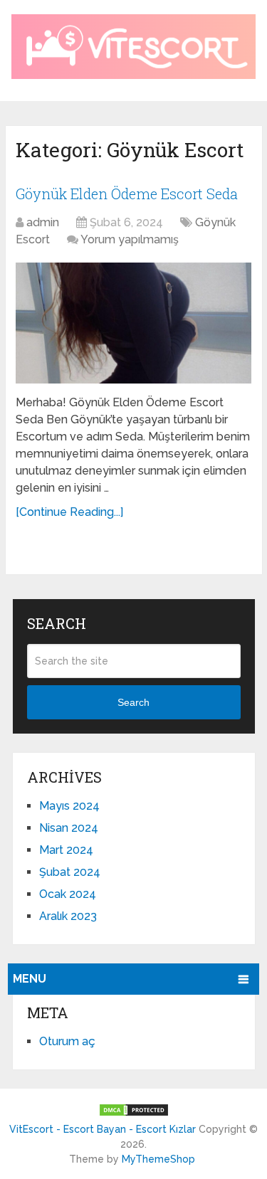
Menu (29, 978)
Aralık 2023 (68, 916)
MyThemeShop (158, 1159)
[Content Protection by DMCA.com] (133, 1113)
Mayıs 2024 (69, 806)
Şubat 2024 (69, 872)
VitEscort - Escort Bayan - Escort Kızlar (102, 1129)
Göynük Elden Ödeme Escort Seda (127, 193)
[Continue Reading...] (69, 512)
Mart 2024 (66, 850)
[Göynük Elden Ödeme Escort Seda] (133, 323)
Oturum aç (67, 1041)
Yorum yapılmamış (129, 239)
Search (133, 702)
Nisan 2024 (68, 828)
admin (42, 222)
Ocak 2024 (67, 894)
